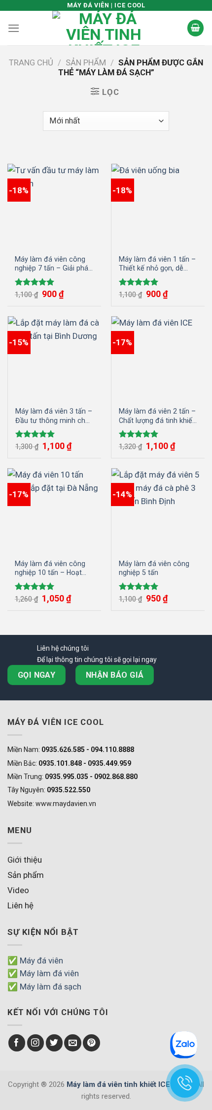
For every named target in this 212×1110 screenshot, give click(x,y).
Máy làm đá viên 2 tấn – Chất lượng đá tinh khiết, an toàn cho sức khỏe (157, 416)
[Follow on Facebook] (17, 1042)
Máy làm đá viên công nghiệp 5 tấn (154, 568)
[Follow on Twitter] (54, 1042)
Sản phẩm (86, 62)
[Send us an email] (72, 1042)
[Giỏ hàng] (195, 28)
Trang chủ (31, 62)
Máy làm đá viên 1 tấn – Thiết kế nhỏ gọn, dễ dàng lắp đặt (157, 264)
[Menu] (13, 28)
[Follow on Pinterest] (91, 1042)
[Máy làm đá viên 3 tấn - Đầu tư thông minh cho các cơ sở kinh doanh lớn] (54, 357)
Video (18, 890)
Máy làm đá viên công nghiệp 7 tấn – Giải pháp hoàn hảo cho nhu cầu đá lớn (53, 264)
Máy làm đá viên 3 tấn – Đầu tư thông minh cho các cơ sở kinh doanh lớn (53, 416)
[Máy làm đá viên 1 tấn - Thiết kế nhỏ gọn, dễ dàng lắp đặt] (158, 205)
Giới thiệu (24, 860)
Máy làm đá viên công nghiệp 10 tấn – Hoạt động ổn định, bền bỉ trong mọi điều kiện (50, 568)
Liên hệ (20, 905)
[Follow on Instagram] (35, 1042)
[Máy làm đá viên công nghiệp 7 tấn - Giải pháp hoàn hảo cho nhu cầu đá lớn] (54, 205)
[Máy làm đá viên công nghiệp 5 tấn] (158, 509)
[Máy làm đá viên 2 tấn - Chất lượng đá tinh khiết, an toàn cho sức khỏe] (158, 357)
